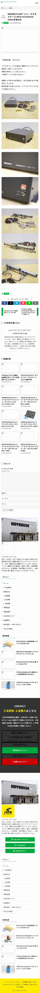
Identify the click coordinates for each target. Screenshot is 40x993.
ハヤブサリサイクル (20, 333)
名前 (4, 493)
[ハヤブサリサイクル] (9, 3)
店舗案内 (7, 620)
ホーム (6, 583)
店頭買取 (7, 596)
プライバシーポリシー (15, 982)
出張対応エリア (9, 616)
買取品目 (7, 607)
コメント (6, 471)
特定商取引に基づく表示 (29, 982)
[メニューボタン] (37, 3)
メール (5, 498)
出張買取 (7, 599)
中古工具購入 (8, 629)
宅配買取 (7, 603)
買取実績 (7, 612)
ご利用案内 (8, 587)
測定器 (6, 23)
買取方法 (7, 592)
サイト (4, 504)
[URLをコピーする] (35, 303)
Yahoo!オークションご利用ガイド (12, 984)
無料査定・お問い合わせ (12, 624)
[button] (4, 303)
